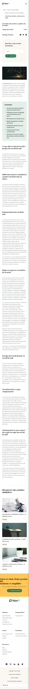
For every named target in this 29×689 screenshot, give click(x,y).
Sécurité (4, 650)
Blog (4, 9)
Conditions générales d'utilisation (14, 681)
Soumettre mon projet (21, 636)
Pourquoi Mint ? (19, 616)
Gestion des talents (7, 618)
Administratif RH (6, 616)
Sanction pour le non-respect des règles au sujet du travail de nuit (15, 135)
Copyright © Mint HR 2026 (14, 671)
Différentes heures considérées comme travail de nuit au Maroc (15, 114)
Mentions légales (14, 677)
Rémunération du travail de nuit (15, 118)
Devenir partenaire (20, 634)
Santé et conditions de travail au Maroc (14, 13)
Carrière (4, 636)
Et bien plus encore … (7, 624)
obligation (10, 292)
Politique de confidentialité (14, 674)
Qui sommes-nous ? (7, 634)
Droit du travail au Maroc (13, 9)
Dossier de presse (6, 652)
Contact (4, 638)
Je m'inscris (12, 56)
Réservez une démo (16, 590)
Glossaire (4, 654)
